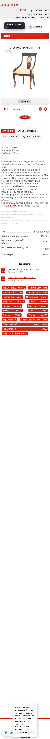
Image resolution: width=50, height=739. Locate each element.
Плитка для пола (38, 288)
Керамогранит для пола (34, 320)
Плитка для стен (12, 292)
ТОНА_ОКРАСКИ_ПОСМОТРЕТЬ (22, 278)
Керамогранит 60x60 (25, 329)
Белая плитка (39, 301)
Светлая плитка (37, 306)
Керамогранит (9, 320)
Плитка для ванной (12, 297)
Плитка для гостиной (36, 297)
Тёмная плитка (12, 310)
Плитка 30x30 (38, 310)
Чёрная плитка (12, 306)
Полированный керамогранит (25, 324)
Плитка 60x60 (11, 315)
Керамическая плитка (14, 288)
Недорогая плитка (13, 301)
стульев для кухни (10, 206)
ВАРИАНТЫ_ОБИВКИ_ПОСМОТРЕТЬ (24, 269)
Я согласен (25, 732)
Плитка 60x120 (37, 315)
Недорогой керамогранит (15, 333)
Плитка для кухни (37, 292)
